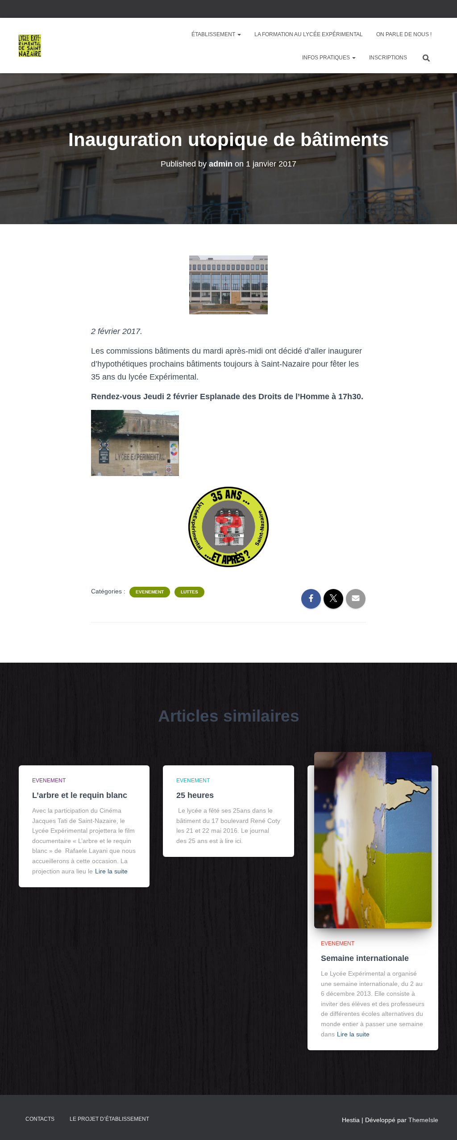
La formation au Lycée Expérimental (308, 34)
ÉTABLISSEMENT (214, 34)
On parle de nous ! (404, 34)
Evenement (150, 591)
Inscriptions (388, 57)
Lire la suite (111, 871)
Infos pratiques (326, 57)
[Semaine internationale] (373, 840)
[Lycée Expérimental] (30, 45)
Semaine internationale (365, 958)
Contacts (39, 1119)
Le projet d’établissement (109, 1119)
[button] (239, 34)
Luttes (189, 591)
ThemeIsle (423, 1119)
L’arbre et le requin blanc (79, 795)
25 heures (195, 795)
